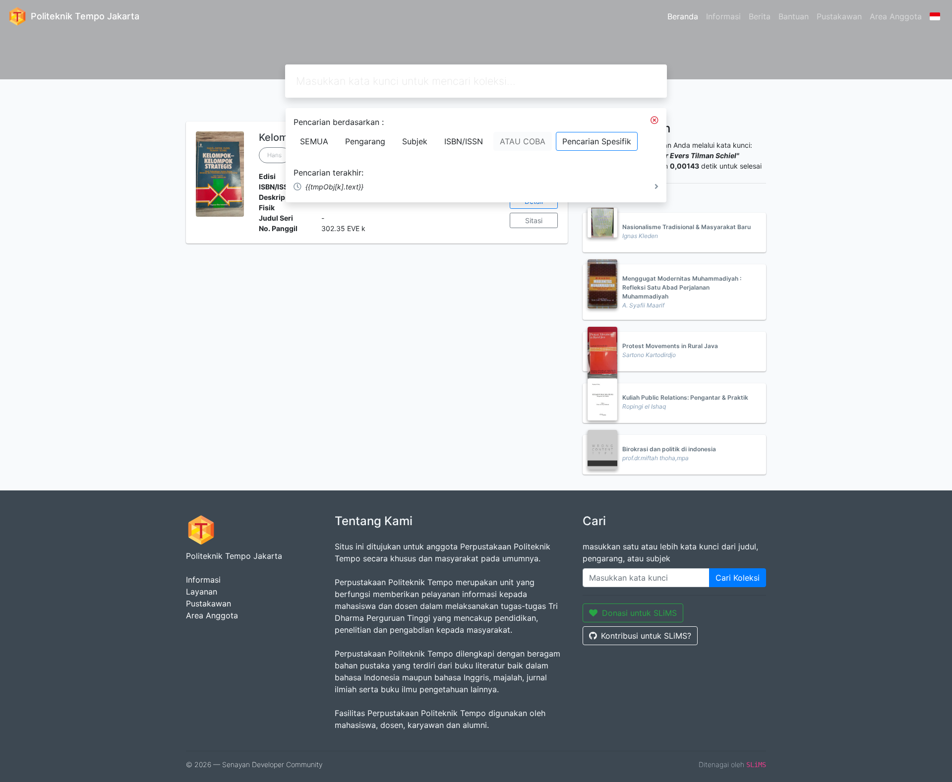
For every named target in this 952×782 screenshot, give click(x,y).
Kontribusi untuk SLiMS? (646, 636)
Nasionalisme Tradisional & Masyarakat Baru (686, 227)
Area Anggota (896, 16)
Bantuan (793, 16)
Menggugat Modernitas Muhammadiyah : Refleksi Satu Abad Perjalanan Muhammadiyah (681, 287)
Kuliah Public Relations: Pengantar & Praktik (685, 397)
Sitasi (533, 220)
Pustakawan (839, 16)
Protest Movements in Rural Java (670, 346)
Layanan (201, 592)
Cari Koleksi (737, 578)
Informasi (723, 16)
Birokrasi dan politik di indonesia (669, 449)
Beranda (682, 16)
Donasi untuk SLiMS (639, 613)
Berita (760, 16)
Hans (274, 155)
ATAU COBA (522, 141)
